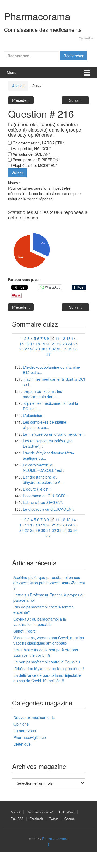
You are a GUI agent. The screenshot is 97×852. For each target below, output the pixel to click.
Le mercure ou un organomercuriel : (54, 434)
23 (65, 343)
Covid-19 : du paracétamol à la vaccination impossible (39, 621)
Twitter (53, 818)
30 (43, 349)
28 (32, 349)
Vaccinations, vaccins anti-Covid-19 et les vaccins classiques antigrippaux (48, 640)
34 (65, 349)
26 (21, 349)
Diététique (22, 744)
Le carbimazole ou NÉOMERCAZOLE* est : (43, 467)
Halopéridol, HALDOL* (31, 148)
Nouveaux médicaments (34, 717)
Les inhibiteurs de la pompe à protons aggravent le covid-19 (45, 652)
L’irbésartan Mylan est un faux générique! (48, 668)
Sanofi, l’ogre (24, 631)
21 (54, 343)
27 (27, 349)
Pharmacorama (37, 16)
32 (54, 349)
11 (58, 338)
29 (38, 349)
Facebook (36, 818)
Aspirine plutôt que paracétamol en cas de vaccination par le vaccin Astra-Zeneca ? (49, 583)
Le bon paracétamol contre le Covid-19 (46, 661)
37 (48, 354)
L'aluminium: (33, 415)
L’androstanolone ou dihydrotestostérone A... (43, 479)
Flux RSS (17, 818)
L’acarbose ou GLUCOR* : (45, 495)
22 (59, 343)
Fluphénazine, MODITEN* (34, 165)
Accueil (18, 85)
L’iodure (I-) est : (37, 489)
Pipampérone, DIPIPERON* (36, 159)
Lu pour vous (24, 730)
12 (63, 338)
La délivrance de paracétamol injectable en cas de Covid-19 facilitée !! (47, 677)
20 (48, 343)
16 (27, 343)
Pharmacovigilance (29, 737)
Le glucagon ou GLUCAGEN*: (48, 509)
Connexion (86, 38)
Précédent (21, 100)
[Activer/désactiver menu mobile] (87, 72)
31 (48, 349)
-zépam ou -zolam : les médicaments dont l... (42, 393)
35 (70, 349)
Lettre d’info (66, 812)
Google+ (70, 818)
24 (70, 343)
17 (32, 343)
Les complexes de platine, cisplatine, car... (45, 424)
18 (38, 343)
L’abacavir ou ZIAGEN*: (43, 502)
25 (75, 343)
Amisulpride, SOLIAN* (31, 154)
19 (43, 343)
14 (74, 338)
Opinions (21, 724)
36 (75, 349)
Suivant (75, 100)
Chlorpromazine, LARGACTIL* (38, 142)
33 (59, 349)
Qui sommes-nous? (40, 812)
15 (21, 343)
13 (68, 338)
